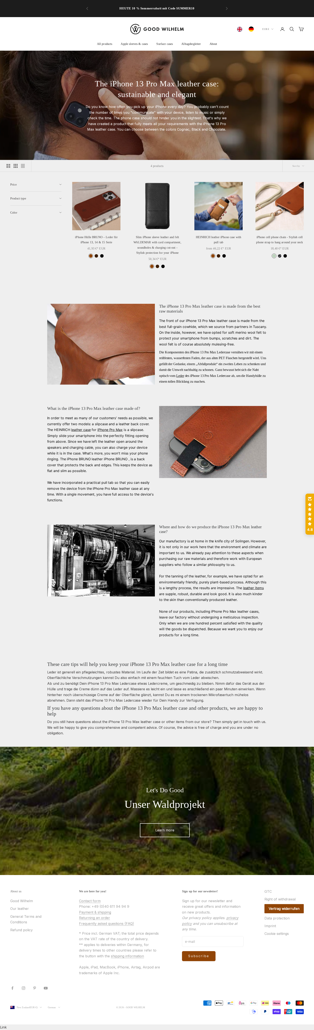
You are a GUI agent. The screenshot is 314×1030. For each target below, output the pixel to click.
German (52, 1007)
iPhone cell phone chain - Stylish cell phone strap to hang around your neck (279, 239)
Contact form (90, 901)
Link (3, 1027)
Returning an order (94, 918)
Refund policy (21, 930)
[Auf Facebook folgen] (12, 988)
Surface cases (164, 44)
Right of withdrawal (280, 899)
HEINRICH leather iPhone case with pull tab (218, 239)
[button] (309, 514)
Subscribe (198, 956)
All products (104, 44)
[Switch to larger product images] (8, 166)
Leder (180, 376)
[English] (241, 29)
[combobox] (241, 29)
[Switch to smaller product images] (16, 166)
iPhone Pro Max (110, 430)
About (213, 44)
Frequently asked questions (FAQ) (106, 923)
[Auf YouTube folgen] (46, 988)
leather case (81, 430)
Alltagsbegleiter (191, 44)
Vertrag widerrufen (284, 908)
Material (128, 672)
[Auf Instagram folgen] (23, 988)
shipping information (127, 956)
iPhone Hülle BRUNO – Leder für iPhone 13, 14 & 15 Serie (96, 239)
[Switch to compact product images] (23, 166)
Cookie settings (276, 933)
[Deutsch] (252, 29)
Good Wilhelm (21, 901)
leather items (253, 588)
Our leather (19, 908)
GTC (268, 891)
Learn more (164, 830)
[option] (252, 29)
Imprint (270, 926)
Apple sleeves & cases (134, 44)
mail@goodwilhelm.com (160, 11)
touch (248, 722)
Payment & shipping (95, 912)
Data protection (277, 918)
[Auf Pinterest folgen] (34, 988)
